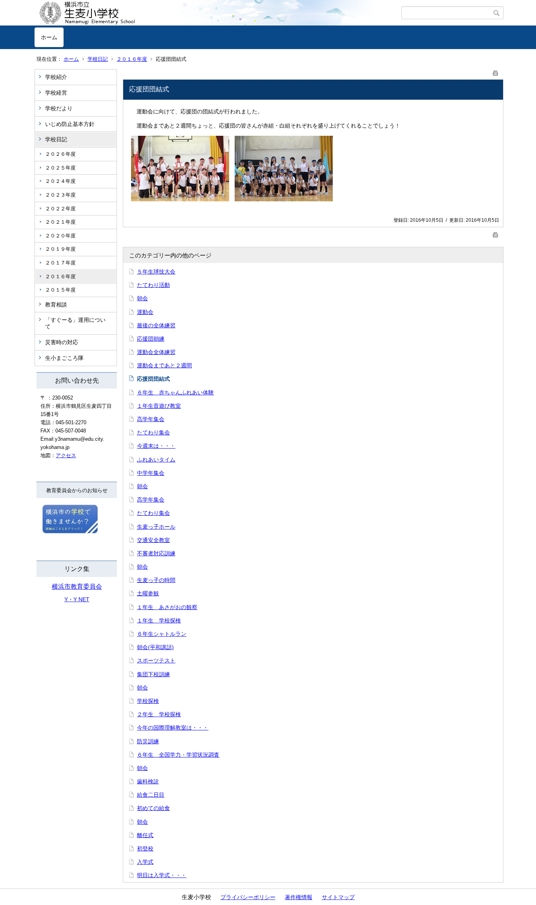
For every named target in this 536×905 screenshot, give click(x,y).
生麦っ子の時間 (156, 580)
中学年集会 (150, 473)
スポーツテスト (156, 660)
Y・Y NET (76, 599)
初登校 (145, 848)
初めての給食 (153, 808)
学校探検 (148, 701)
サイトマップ (338, 897)
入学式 (145, 862)
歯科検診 (148, 781)
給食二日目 (150, 795)
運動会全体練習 (156, 352)
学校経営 (56, 92)
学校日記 (98, 59)
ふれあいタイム (156, 459)
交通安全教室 (153, 540)
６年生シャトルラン (161, 634)
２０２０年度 (60, 236)
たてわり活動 (153, 285)
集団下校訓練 (153, 674)
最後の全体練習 (156, 325)
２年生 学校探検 (159, 714)
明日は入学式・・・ (161, 875)
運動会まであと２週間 (164, 365)
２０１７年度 (60, 263)
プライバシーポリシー (248, 897)
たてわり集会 (153, 432)
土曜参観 (148, 593)
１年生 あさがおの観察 (167, 607)
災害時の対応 (61, 342)
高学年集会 (150, 419)
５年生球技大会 (156, 271)
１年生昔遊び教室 (159, 406)
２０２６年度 (60, 154)
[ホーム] (218, 13)
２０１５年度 (60, 290)
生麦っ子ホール (156, 527)
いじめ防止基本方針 (70, 124)
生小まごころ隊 (64, 358)
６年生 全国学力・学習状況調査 (178, 755)
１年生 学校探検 (159, 620)
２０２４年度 (60, 181)
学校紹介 (56, 77)
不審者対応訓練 (156, 553)
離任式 (145, 835)
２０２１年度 (60, 222)
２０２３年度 (60, 195)
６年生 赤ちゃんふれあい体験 (175, 392)
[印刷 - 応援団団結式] (496, 72)
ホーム (49, 37)
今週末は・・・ (156, 446)
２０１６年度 (132, 59)
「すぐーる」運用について (75, 323)
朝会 (142, 298)
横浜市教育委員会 (77, 586)
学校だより (59, 108)
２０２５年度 (60, 168)
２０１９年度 (60, 249)
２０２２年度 (60, 209)
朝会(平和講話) (155, 647)
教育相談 (56, 304)
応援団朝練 (150, 339)
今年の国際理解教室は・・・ (172, 727)
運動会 (145, 312)
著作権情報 (298, 897)
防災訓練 (148, 741)
